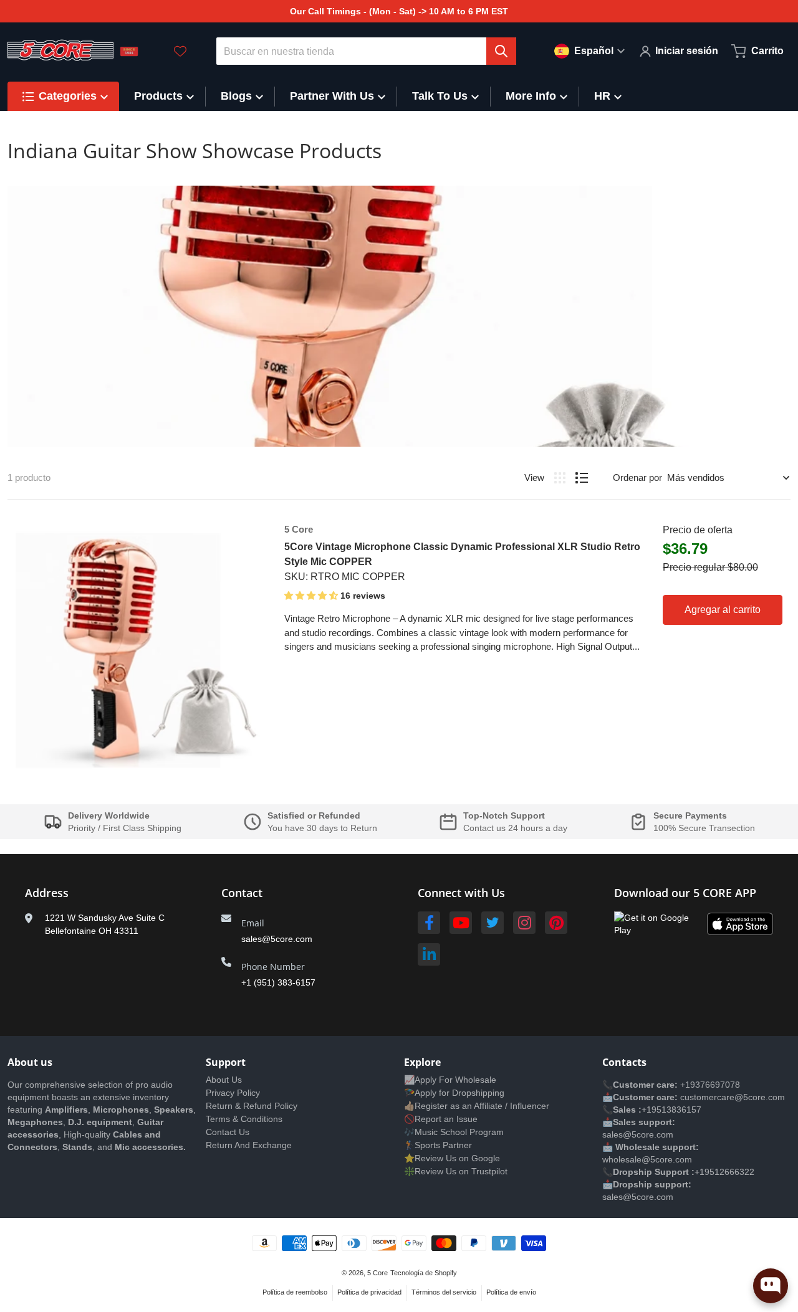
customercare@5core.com (731, 1097)
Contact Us (227, 1132)
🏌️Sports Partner (438, 1145)
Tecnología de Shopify (423, 1272)
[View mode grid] (559, 477)
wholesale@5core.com (647, 1159)
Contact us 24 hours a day (515, 828)
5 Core (377, 1272)
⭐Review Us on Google (452, 1158)
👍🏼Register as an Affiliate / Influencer (476, 1106)
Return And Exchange (249, 1145)
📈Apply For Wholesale (450, 1080)
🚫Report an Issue (441, 1119)
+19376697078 (710, 1085)
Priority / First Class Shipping (124, 828)
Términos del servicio (443, 1292)
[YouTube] (460, 922)
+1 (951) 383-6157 (278, 982)
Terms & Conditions (244, 1119)
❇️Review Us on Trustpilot (455, 1171)
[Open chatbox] (770, 1285)
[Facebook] (429, 922)
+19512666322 (724, 1172)
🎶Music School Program (454, 1132)
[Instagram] (524, 922)
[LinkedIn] (429, 954)
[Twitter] (492, 922)
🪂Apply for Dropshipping (454, 1093)
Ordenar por (637, 477)
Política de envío (511, 1292)
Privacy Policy (233, 1093)
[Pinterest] (556, 922)
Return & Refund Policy (251, 1106)
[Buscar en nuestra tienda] (501, 51)
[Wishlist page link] (180, 51)
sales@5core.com (276, 939)
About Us (224, 1080)
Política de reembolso (294, 1292)
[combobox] (366, 51)
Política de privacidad (369, 1292)
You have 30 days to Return (322, 828)
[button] (312, 596)
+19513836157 (671, 1110)
